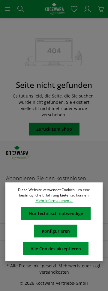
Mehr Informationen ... (54, 200)
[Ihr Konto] (87, 9)
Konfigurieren (56, 231)
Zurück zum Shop (54, 129)
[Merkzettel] (74, 9)
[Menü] (8, 9)
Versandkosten (54, 272)
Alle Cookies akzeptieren (56, 249)
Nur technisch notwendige (56, 213)
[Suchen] (21, 9)
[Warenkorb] (100, 9)
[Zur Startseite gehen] (53, 9)
